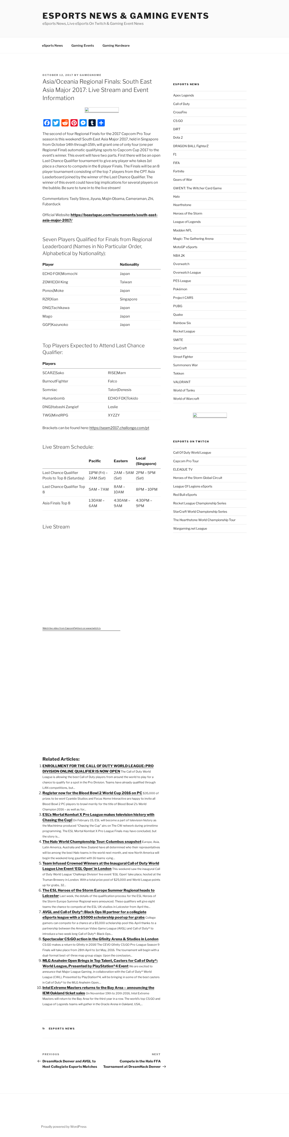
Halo (176, 196)
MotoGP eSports (185, 247)
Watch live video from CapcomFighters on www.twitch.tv (71, 628)
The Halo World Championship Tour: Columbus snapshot (91, 842)
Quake (178, 314)
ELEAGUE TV (183, 469)
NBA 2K (179, 255)
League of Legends (187, 222)
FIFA (176, 163)
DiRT (176, 129)
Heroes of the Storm (187, 213)
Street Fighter (183, 357)
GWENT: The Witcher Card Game (197, 188)
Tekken (178, 373)
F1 (175, 154)
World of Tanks (184, 390)
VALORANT (182, 382)
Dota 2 (178, 137)
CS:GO (178, 121)
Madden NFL (182, 230)
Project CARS (183, 298)
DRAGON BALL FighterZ (191, 146)
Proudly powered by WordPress (63, 1126)
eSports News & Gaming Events (125, 16)
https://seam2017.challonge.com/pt (119, 428)
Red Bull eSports (185, 494)
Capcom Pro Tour (186, 461)
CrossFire (180, 112)
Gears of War (182, 179)
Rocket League (184, 331)
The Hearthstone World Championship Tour (204, 520)
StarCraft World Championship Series (200, 511)
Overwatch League (187, 272)
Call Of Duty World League (192, 452)
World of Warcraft (186, 398)
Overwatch (181, 264)
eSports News (52, 45)
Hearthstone (182, 205)
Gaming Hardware (116, 45)
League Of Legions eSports (192, 486)
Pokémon (180, 289)
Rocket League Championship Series (199, 503)
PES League (182, 281)
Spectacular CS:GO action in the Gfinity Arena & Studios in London (100, 939)
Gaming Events (82, 45)
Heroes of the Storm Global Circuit (197, 478)
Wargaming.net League (190, 528)
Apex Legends (183, 95)
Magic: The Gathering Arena (193, 238)
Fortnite (178, 171)
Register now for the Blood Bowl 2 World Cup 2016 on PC (92, 793)
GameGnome (90, 75)
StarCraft (180, 348)
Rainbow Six (182, 323)
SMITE (178, 340)
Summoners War (185, 365)
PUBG (177, 306)
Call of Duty (181, 104)
